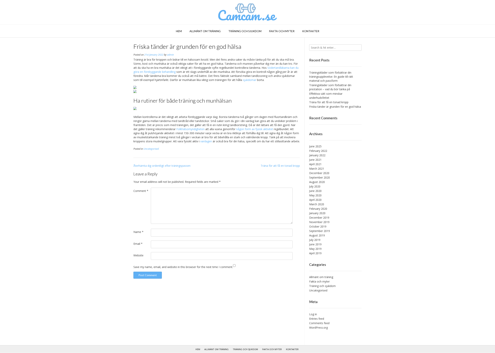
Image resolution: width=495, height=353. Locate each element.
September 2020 (319, 177)
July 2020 (314, 186)
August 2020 (317, 182)
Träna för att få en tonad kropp (280, 165)
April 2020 (315, 200)
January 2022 (317, 155)
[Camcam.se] (247, 12)
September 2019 (319, 231)
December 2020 (319, 173)
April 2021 (315, 164)
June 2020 (315, 191)
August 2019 (317, 235)
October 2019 (317, 226)
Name (138, 232)
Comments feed (319, 323)
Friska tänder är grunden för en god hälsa (335, 106)
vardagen (206, 141)
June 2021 (315, 159)
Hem (179, 31)
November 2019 (319, 222)
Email (138, 244)
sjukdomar (249, 80)
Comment (140, 191)
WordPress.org (318, 327)
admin (170, 54)
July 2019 (314, 240)
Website (138, 255)
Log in (313, 314)
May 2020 (315, 195)
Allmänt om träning (205, 31)
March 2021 (316, 168)
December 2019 (319, 217)
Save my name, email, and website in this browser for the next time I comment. (183, 267)
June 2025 (315, 146)
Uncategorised (151, 148)
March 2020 (316, 204)
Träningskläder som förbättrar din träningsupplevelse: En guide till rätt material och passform (331, 76)
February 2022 (318, 151)
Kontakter (310, 31)
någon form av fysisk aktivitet (254, 129)
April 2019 (315, 253)
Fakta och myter (281, 31)
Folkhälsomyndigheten (190, 129)
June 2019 (315, 244)
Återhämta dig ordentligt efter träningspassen (161, 165)
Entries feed (316, 318)
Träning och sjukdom (244, 31)
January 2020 (317, 213)
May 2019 (315, 249)
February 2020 (318, 208)
